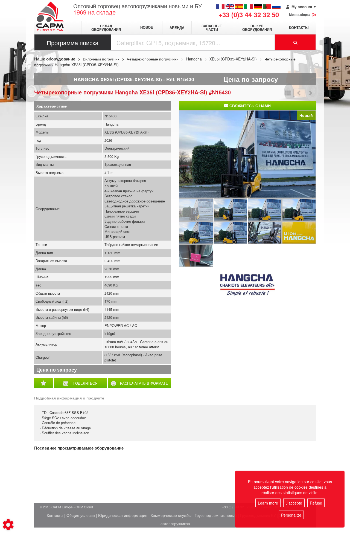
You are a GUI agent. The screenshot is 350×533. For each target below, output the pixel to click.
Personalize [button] (291, 515)
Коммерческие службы (171, 515)
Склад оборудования (106, 27)
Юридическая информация (122, 515)
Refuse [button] (316, 503)
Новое (146, 27)
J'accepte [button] (294, 503)
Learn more (268, 503)
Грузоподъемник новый (216, 515)
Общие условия (80, 515)
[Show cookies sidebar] (8, 524)
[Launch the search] (295, 42)
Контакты (299, 27)
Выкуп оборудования (257, 27)
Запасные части (212, 27)
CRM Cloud (84, 507)
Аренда (177, 27)
